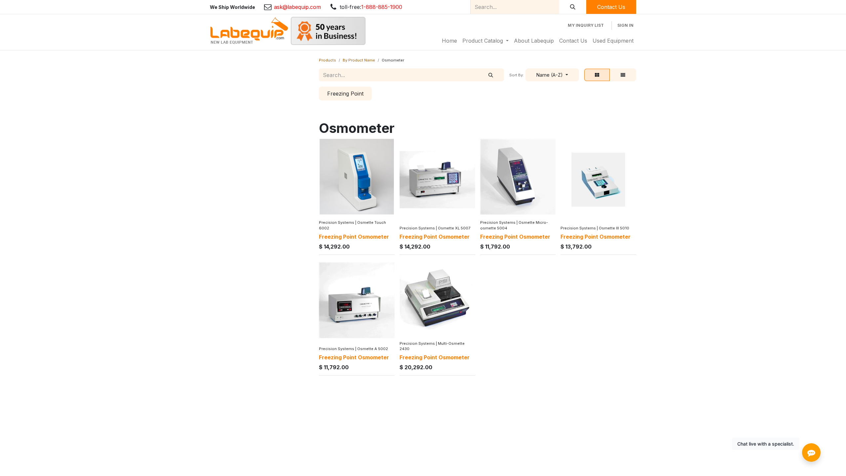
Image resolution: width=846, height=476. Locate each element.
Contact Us (611, 7)
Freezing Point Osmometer (354, 236)
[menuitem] (449, 40)
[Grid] (597, 75)
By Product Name (359, 60)
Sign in (625, 25)
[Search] (572, 7)
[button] (552, 75)
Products (327, 60)
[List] (623, 75)
